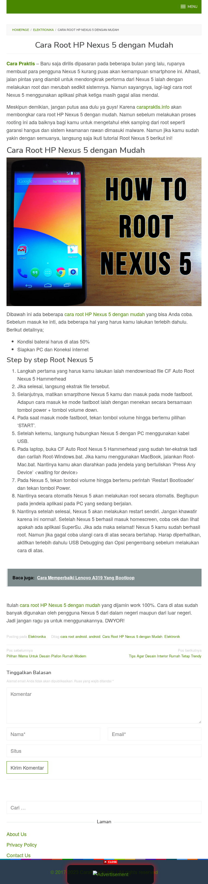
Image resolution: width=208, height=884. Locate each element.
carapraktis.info (153, 106)
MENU (192, 6)
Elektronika (37, 636)
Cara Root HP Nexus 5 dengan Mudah (132, 636)
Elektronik (172, 636)
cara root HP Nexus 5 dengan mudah (104, 313)
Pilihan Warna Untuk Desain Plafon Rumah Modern (46, 653)
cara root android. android (80, 636)
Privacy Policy (21, 844)
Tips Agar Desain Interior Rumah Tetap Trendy (165, 653)
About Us (16, 833)
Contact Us (18, 855)
